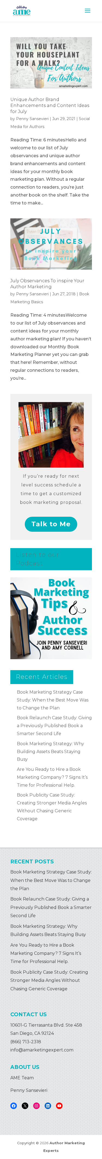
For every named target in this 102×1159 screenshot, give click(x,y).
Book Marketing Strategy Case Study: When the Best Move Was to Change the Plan (52, 700)
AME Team (22, 1077)
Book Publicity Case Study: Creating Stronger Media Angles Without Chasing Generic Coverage (49, 980)
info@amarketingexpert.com (41, 1050)
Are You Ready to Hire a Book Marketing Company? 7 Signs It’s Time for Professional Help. (52, 777)
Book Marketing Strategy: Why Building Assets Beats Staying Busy (50, 751)
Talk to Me (51, 524)
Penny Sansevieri (32, 118)
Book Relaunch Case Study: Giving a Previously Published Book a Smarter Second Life (54, 725)
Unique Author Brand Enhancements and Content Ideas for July (49, 105)
